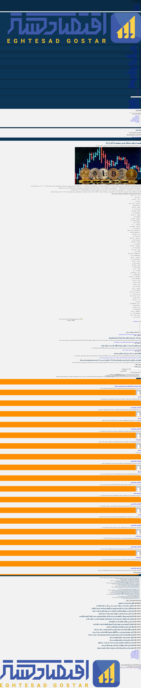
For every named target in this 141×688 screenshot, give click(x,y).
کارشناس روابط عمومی (136, 407)
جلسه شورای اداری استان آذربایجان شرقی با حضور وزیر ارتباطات (127, 597)
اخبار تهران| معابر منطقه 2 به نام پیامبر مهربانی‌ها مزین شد (118, 645)
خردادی (139, 418)
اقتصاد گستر (136, 4)
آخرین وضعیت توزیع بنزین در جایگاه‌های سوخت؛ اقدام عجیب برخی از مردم (113, 632)
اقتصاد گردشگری (131, 85)
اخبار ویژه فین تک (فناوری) (134, 103)
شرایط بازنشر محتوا (135, 10)
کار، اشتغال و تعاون (133, 60)
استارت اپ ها (134, 61)
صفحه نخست (138, 137)
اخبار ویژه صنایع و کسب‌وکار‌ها (133, 108)
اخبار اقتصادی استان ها (132, 57)
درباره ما (137, 5)
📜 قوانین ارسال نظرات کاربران (136, 372)
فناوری (135, 52)
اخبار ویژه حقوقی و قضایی (134, 106)
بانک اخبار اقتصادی (131, 86)
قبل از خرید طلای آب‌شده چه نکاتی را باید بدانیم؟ (130, 588)
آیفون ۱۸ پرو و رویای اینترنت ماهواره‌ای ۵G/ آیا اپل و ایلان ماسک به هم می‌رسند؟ (124, 582)
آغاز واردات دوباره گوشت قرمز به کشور (131, 579)
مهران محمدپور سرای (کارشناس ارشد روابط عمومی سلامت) (127, 386)
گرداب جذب (132, 76)
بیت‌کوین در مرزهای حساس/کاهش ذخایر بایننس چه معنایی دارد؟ (127, 583)
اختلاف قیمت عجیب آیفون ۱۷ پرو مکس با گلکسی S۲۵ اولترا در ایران (126, 580)
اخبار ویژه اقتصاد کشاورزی (134, 104)
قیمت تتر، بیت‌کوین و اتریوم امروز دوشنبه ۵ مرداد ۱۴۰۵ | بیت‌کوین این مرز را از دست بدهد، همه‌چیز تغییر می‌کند (110, 360)
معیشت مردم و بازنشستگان (131, 56)
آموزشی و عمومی (133, 75)
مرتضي (139, 450)
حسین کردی (138, 536)
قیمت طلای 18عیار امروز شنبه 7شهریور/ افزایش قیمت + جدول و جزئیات (114, 629)
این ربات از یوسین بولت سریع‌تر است (132, 598)
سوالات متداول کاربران (134, 653)
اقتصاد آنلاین (135, 321)
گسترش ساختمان (131, 71)
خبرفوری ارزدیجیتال (133, 66)
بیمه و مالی (137, 58)
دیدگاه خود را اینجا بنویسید (126, 368)
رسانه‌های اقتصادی (133, 80)
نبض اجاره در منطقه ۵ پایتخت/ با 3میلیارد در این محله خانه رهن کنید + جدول (113, 611)
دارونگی (139, 471)
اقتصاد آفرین (132, 82)
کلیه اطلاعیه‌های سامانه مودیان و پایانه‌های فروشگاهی (129, 578)
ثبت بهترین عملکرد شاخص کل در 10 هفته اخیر (121, 621)
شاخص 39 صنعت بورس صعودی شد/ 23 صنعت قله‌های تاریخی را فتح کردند (113, 624)
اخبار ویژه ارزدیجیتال (135, 98)
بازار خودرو (135, 45)
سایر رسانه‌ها (136, 79)
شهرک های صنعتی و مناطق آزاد (131, 54)
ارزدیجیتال (137, 65)
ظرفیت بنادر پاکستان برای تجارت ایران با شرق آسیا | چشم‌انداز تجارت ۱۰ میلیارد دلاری (110, 619)
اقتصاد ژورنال (131, 84)
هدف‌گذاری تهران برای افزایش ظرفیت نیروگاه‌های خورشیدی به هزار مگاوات (113, 608)
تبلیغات (137, 7)
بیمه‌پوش (137, 658)
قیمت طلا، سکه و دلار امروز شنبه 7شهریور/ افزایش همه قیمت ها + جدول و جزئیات (111, 634)
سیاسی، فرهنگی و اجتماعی (132, 73)
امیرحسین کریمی (137, 493)
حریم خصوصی (136, 8)
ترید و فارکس (136, 51)
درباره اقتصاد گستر (135, 651)
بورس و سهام (136, 44)
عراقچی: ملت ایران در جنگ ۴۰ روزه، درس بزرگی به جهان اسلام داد (115, 605)
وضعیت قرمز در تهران (135, 595)
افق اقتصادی (132, 83)
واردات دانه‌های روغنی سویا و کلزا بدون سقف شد (130, 596)
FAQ (138, 9)
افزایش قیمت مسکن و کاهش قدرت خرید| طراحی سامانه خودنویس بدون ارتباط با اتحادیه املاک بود (106, 616)
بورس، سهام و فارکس (135, 119)
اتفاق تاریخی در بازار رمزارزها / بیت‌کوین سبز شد (127, 353)
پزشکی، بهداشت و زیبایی (132, 62)
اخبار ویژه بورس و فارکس (134, 99)
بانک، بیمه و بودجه (135, 118)
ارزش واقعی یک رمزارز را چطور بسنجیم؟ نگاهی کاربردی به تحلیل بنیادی (121, 345)
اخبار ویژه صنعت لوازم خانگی (133, 107)
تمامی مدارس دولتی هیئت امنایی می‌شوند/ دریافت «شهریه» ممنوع (115, 648)
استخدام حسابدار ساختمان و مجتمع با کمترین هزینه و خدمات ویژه (127, 591)
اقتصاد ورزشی (134, 77)
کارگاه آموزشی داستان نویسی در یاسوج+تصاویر (130, 584)
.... (99, 388)
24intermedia (134, 87)
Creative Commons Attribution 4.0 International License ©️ (130, 667)
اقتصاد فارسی (131, 81)
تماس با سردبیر (136, 6)
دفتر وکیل (132, 74)
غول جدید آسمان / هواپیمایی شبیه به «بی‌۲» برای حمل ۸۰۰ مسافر (116, 642)
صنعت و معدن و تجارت (134, 120)
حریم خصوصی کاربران (134, 654)
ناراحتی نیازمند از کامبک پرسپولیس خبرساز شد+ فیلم (129, 581)
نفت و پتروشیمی (134, 49)
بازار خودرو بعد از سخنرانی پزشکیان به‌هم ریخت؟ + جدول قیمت (116, 613)
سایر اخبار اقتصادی (133, 78)
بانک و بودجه (136, 53)
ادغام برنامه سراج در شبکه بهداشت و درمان (121, 637)
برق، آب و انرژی (134, 50)
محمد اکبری (138, 557)
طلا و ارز (135, 59)
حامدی (139, 396)
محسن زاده (138, 439)
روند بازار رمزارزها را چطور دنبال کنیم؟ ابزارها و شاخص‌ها (125, 338)
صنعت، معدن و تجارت (135, 67)
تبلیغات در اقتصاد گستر (134, 655)
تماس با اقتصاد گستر (135, 652)
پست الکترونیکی (123, 371)
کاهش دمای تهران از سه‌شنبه (126, 603)
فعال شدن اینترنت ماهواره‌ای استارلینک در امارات (120, 626)
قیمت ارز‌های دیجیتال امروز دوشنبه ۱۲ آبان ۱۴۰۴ (123, 143)
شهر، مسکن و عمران (133, 55)
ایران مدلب (132, 63)
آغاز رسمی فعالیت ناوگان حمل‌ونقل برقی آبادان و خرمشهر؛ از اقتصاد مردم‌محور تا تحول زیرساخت (121, 577)
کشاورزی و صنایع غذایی (132, 72)
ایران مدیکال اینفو (131, 64)
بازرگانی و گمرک (133, 48)
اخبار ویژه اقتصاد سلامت (134, 105)
